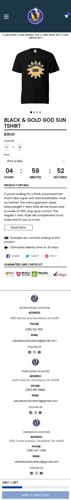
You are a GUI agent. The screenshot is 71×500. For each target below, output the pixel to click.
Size (6, 154)
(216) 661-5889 (35, 390)
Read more (18, 227)
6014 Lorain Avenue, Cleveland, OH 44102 (36, 441)
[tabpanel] (35, 77)
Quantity (9, 141)
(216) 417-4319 (36, 450)
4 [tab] (40, 112)
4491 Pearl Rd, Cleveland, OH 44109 (35, 380)
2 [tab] (34, 112)
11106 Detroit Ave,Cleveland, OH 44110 (34, 318)
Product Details (16, 185)
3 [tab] (37, 112)
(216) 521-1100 (34, 329)
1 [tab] (31, 112)
